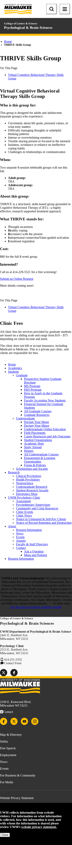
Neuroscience (24, 483)
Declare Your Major (36, 422)
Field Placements (34, 432)
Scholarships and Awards (32, 468)
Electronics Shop (26, 494)
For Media (6, 782)
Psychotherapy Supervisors (33, 504)
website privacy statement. (39, 827)
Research (14, 472)
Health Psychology (28, 479)
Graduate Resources (36, 415)
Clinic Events (24, 512)
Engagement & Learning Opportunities (39, 459)
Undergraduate (25, 418)
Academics (15, 368)
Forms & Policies (35, 465)
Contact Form (12, 663)
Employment (8, 755)
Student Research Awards (32, 490)
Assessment (23, 501)
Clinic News (24, 515)
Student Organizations (38, 440)
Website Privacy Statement (17, 798)
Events (20, 537)
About (12, 526)
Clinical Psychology (28, 476)
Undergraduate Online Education (45, 429)
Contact (21, 548)
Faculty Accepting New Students (45, 400)
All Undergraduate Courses (41, 454)
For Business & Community (17, 775)
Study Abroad (33, 447)
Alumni (21, 540)
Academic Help (34, 443)
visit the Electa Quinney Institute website (35, 607)
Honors (28, 450)
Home (8, 41)
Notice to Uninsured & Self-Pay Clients (41, 519)
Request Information (29, 530)
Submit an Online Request (16, 278)
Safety (4, 741)
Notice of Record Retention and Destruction (44, 522)
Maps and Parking (35, 555)
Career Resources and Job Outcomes (47, 436)
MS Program (32, 386)
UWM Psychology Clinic (24, 497)
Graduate (22, 375)
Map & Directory (11, 734)
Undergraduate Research (31, 486)
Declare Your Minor (36, 425)
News (19, 533)
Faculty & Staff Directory (32, 544)
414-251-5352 (13, 659)
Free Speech (8, 748)
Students (13, 371)
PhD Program (32, 389)
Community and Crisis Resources (37, 508)
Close (5, 834)
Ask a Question (34, 551)
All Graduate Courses (37, 411)
